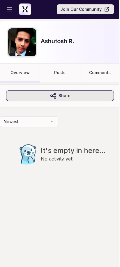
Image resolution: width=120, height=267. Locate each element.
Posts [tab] (60, 72)
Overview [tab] (20, 72)
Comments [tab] (100, 72)
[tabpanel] (60, 136)
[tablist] (60, 72)
